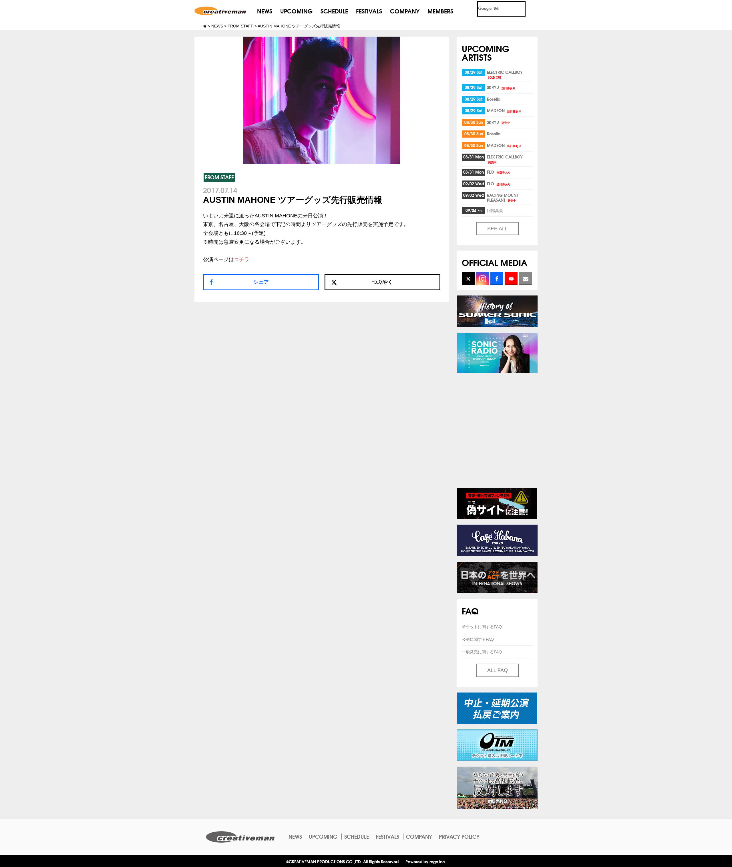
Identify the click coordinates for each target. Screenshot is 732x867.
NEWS (264, 10)
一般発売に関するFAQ (482, 652)
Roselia (493, 99)
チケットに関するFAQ (482, 626)
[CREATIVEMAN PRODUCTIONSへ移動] (205, 26)
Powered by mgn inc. (425, 861)
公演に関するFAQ (478, 639)
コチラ (241, 259)
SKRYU (501, 87)
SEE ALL (497, 228)
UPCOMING (296, 10)
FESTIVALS (369, 10)
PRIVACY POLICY (459, 836)
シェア (261, 282)
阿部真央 (495, 210)
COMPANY (404, 10)
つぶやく (382, 282)
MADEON (504, 110)
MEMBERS (440, 10)
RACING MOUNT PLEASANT (502, 197)
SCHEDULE (334, 10)
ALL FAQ (497, 670)
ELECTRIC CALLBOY (505, 74)
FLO (499, 172)
